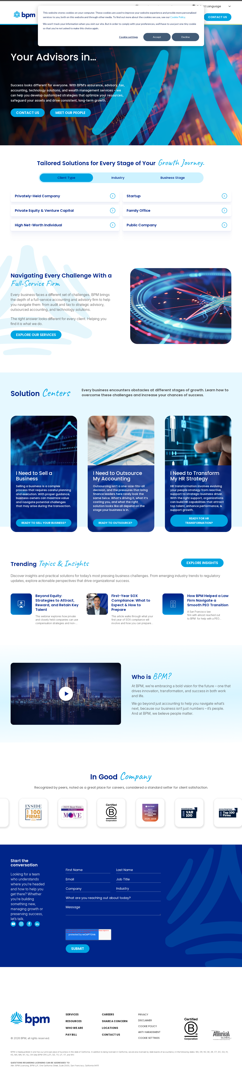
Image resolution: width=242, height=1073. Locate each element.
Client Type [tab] (66, 177)
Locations (110, 1028)
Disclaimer (145, 1020)
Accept (157, 36)
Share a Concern (115, 1021)
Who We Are (74, 1028)
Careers (108, 1014)
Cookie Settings (149, 1038)
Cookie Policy (177, 17)
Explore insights (202, 562)
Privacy (143, 1014)
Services (72, 1014)
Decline (185, 36)
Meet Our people (70, 112)
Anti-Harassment (149, 1032)
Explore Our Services (36, 334)
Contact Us (27, 112)
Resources (74, 1021)
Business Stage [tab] (173, 177)
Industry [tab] (117, 177)
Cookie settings (128, 36)
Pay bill (71, 1034)
